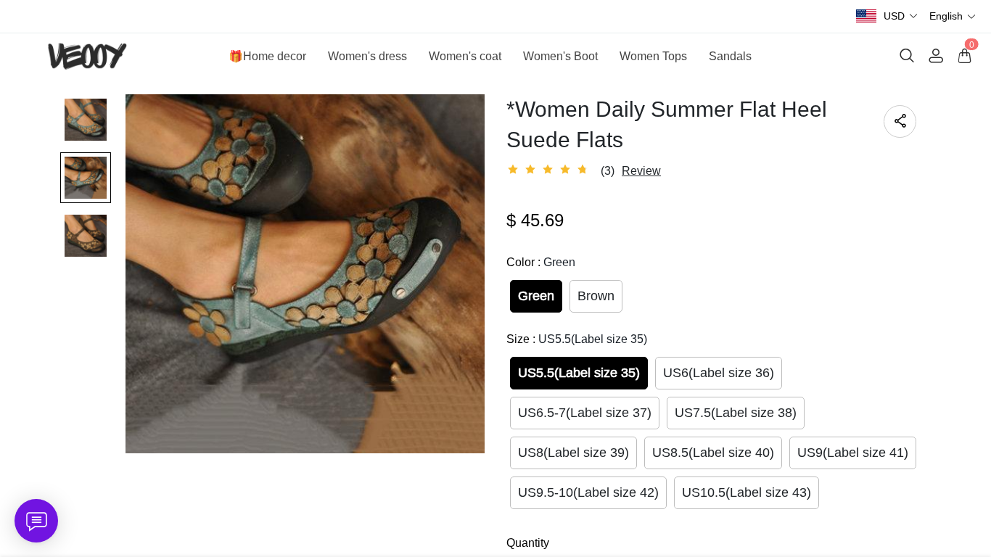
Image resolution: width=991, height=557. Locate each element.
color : (540, 262)
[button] (901, 16)
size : (576, 339)
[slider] (549, 169)
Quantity (527, 543)
